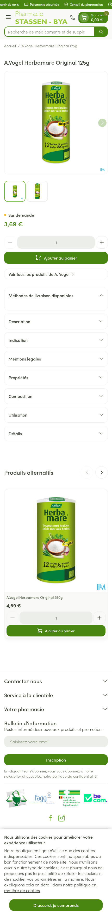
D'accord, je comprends (56, 905)
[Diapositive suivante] (101, 472)
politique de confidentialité (74, 776)
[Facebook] (50, 818)
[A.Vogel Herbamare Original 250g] (56, 540)
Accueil (10, 45)
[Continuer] (102, 123)
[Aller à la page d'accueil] (41, 17)
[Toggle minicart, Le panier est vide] (84, 17)
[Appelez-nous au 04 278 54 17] (72, 17)
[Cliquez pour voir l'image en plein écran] (56, 122)
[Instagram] (61, 818)
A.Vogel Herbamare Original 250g (35, 597)
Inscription (56, 760)
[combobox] (49, 31)
